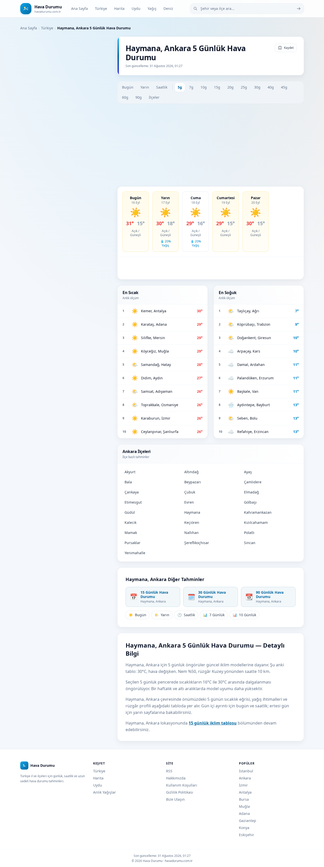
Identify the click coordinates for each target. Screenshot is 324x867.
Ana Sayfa (79, 8)
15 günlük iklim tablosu (213, 723)
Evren (189, 502)
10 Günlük (244, 614)
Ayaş (248, 471)
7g (191, 87)
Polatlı (249, 532)
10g (203, 87)
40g (271, 87)
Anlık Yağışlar (104, 792)
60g (125, 97)
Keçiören (191, 522)
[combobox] (247, 9)
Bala (128, 482)
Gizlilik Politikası (179, 792)
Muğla (244, 806)
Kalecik (130, 522)
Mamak (131, 532)
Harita (119, 8)
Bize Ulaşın (175, 799)
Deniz (168, 8)
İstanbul (246, 771)
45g (284, 87)
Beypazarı (192, 482)
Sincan (249, 542)
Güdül (130, 512)
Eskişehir (246, 834)
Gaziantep (247, 820)
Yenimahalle (135, 552)
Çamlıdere (252, 482)
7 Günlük (214, 614)
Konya (244, 827)
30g (257, 87)
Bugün (127, 87)
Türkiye (101, 8)
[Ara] (299, 9)
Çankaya (132, 492)
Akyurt (130, 471)
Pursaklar (132, 542)
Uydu (136, 8)
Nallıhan (191, 532)
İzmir (243, 785)
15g (217, 87)
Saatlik (161, 87)
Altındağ (191, 471)
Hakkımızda (176, 778)
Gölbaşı (250, 502)
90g (138, 97)
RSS (169, 771)
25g (244, 87)
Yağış (152, 8)
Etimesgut (133, 502)
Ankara (245, 778)
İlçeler (154, 97)
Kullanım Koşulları (181, 785)
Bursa (244, 799)
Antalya (245, 792)
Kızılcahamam (256, 522)
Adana (244, 813)
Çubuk (189, 492)
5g (180, 87)
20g (230, 87)
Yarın (144, 87)
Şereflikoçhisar (196, 542)
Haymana (192, 512)
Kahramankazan (258, 512)
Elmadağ (251, 492)
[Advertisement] (210, 145)
